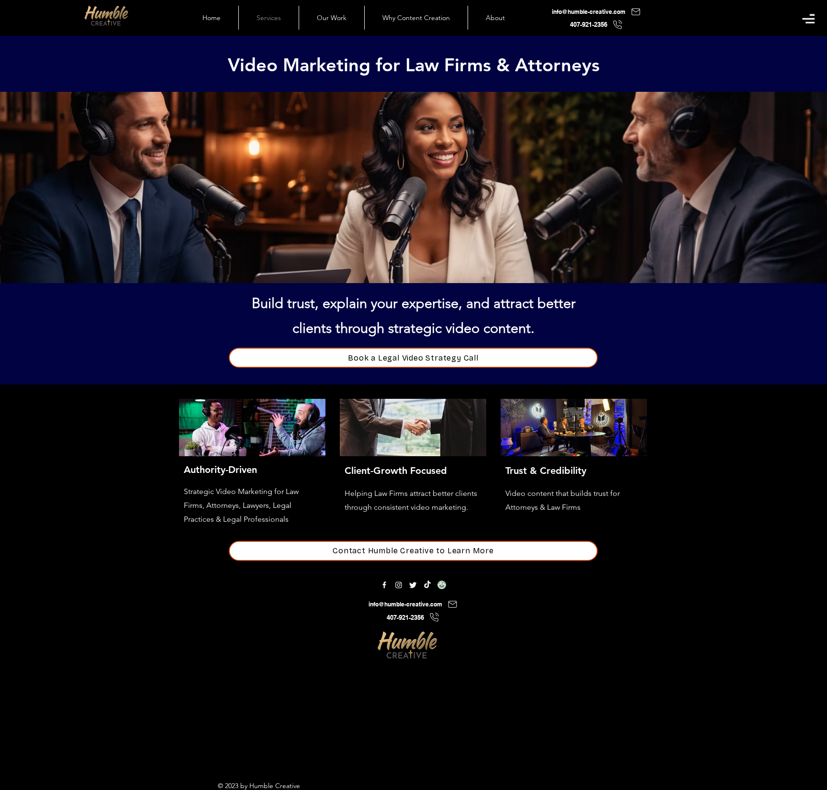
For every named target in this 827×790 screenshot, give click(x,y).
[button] (808, 18)
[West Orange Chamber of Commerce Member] (441, 585)
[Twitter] (413, 585)
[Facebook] (384, 585)
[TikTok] (427, 585)
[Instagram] (398, 585)
